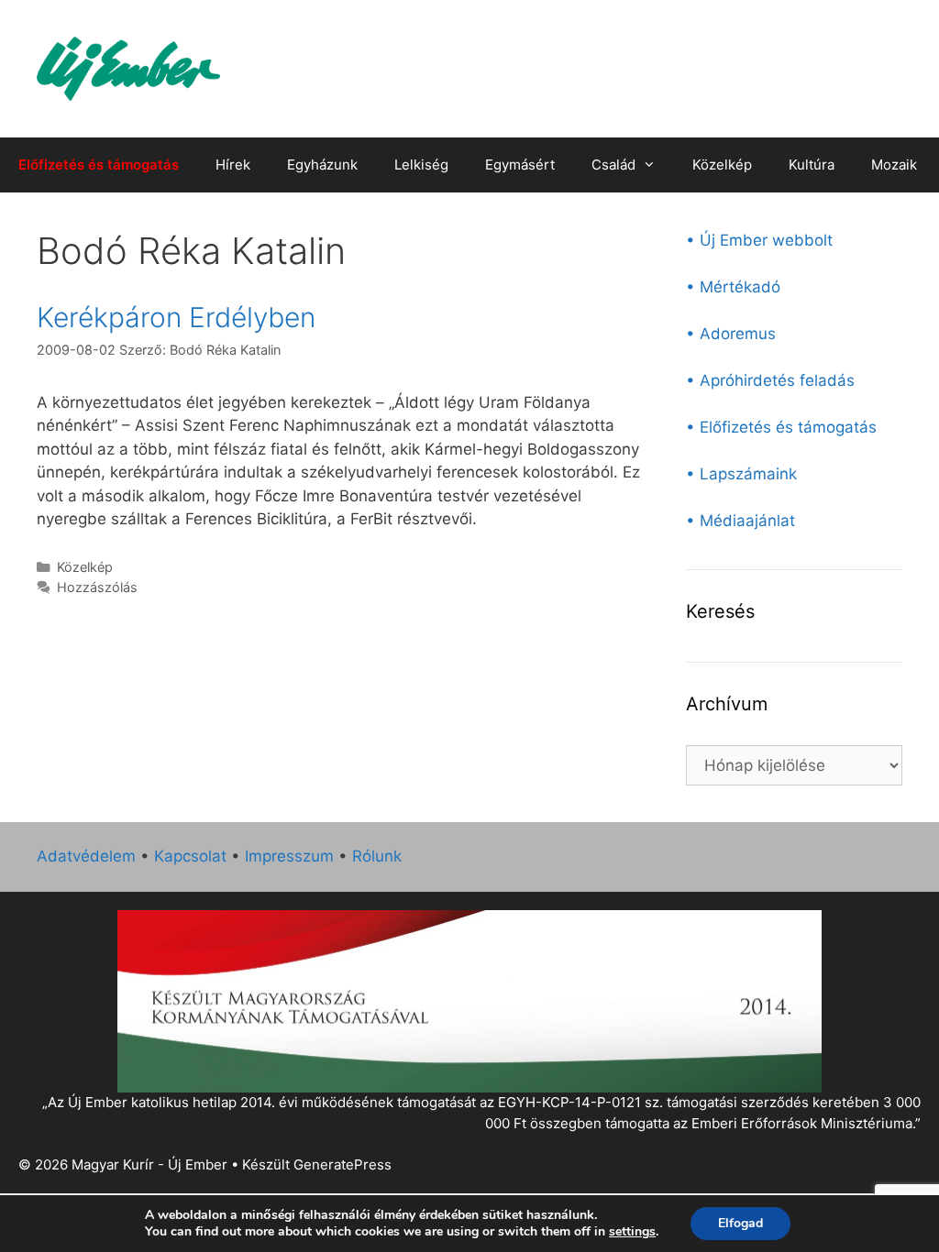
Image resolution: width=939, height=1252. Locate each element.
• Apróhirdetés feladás (770, 380)
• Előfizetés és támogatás (781, 427)
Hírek (232, 164)
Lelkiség (421, 164)
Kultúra (811, 164)
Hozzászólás (97, 587)
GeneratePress (342, 1164)
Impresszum (289, 856)
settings (632, 1232)
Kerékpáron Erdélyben (176, 317)
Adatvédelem (86, 856)
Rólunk (377, 856)
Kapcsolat (190, 856)
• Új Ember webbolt (759, 240)
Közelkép (722, 164)
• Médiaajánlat (740, 520)
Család (613, 164)
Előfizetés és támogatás (98, 164)
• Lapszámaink (741, 474)
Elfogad (740, 1223)
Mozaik (894, 164)
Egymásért (520, 164)
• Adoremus (731, 333)
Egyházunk (322, 164)
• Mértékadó (733, 287)
